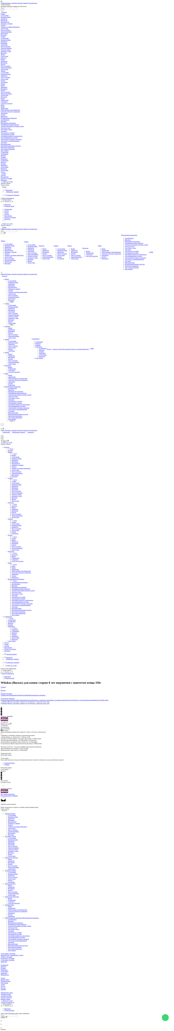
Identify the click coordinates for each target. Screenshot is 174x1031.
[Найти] (2, 10)
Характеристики (9, 763)
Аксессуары (71, 700)
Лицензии (4, 973)
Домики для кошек (6, 957)
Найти (3, 1017)
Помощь (3, 989)
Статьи (3, 978)
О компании (12, 620)
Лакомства (14, 700)
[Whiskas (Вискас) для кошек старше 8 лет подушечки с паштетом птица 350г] (25, 703)
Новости (3, 966)
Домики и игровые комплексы (58, 700)
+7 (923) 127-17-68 (7, 181)
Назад (11, 449)
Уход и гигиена (80, 700)
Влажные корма (6, 700)
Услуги (3, 986)
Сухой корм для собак (7, 960)
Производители (5, 981)
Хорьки (14, 522)
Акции (3, 984)
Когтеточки (99, 700)
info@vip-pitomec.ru (8, 198)
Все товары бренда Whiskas (9, 796)
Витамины (20, 700)
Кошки (14, 455)
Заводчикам (4, 983)
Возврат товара (5, 999)
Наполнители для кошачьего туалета (12, 955)
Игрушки (105, 700)
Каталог (10, 450)
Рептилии (15, 555)
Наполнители (28, 700)
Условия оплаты (6, 994)
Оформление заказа (7, 992)
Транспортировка (90, 700)
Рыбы (13, 566)
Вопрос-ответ (5, 979)
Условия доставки (6, 996)
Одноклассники (9, 206)
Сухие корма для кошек (8, 953)
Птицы (14, 538)
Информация (5, 975)
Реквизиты (15, 629)
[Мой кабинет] (1, 427)
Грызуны (14, 506)
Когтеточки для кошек (7, 958)
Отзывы (6, 764)
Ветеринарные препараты (20, 582)
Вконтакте (7, 204)
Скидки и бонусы (6, 997)
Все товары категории (7, 794)
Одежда (46, 700)
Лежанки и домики (38, 700)
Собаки (14, 481)
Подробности (5, 727)
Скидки (3, 988)
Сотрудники (4, 971)
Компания (4, 961)
